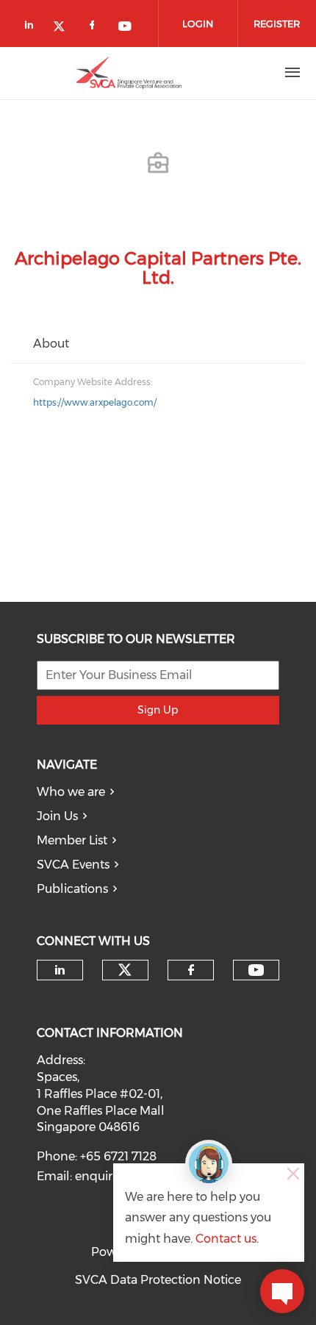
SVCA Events (73, 865)
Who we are (71, 792)
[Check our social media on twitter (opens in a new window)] (64, 28)
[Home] (128, 72)
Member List (72, 840)
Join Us (57, 816)
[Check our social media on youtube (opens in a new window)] (126, 28)
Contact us (225, 1239)
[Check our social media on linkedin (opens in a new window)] (33, 28)
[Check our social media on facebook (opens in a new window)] (95, 28)
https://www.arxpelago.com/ (95, 402)
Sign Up (157, 710)
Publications (72, 889)
